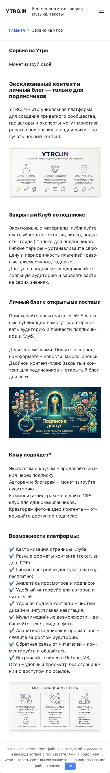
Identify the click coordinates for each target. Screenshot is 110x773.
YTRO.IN (16, 11)
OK (69, 766)
